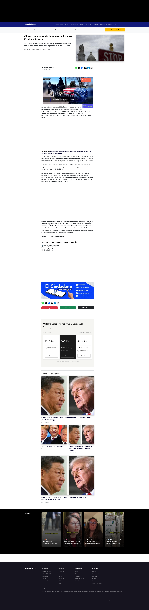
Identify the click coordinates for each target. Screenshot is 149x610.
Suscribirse (67, 355)
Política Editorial (46, 574)
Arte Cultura (84, 30)
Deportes (119, 591)
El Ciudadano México (48, 67)
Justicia (62, 30)
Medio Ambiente (37, 30)
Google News (50, 308)
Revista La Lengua (97, 583)
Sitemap (108, 600)
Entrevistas (103, 24)
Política (27, 30)
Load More (74, 556)
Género (68, 30)
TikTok (60, 581)
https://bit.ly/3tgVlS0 (51, 246)
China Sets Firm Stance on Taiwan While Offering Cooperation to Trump (80, 448)
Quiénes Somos (46, 571)
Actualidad (27, 49)
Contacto (44, 578)
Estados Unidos (47, 49)
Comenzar (51, 355)
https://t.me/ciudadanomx (53, 248)
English (82, 24)
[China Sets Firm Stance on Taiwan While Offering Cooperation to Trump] (81, 435)
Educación (98, 591)
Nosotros (70, 600)
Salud (75, 591)
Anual (88, 332)
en (122, 600)
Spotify (61, 583)
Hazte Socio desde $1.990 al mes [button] (114, 30)
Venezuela (78, 576)
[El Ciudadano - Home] (31, 24)
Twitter (60, 576)
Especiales (85, 591)
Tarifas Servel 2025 (100, 600)
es (120, 600)
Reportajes (95, 581)
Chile (61, 24)
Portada (94, 571)
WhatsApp (68, 308)
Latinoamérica (74, 24)
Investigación (112, 24)
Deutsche (88, 24)
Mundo (57, 24)
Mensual (82, 332)
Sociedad (76, 30)
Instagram (61, 574)
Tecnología (112, 591)
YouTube (86, 308)
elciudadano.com (49, 250)
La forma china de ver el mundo (52, 446)
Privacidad (45, 581)
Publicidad (45, 576)
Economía (47, 30)
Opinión (96, 24)
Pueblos (54, 30)
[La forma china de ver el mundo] (54, 435)
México (67, 24)
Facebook (61, 571)
